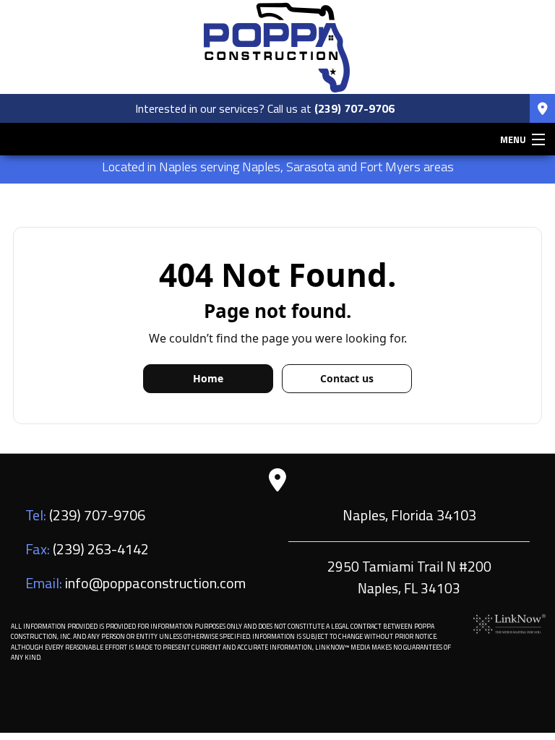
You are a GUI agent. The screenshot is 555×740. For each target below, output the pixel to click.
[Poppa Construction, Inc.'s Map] (542, 109)
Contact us (347, 378)
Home (208, 378)
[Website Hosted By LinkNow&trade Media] (509, 623)
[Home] (277, 45)
